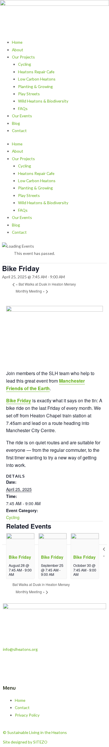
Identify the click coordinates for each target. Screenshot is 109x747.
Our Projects (23, 56)
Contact (19, 130)
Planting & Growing (35, 86)
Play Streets (29, 93)
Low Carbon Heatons (37, 78)
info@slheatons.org (20, 649)
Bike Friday (18, 400)
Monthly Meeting (30, 290)
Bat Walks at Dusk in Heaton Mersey (46, 284)
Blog (16, 123)
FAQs (23, 108)
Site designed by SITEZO (25, 741)
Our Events (22, 115)
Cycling (24, 64)
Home (17, 42)
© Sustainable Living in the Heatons (35, 732)
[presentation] (20, 541)
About (17, 49)
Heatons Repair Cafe (36, 71)
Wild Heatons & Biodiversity (43, 100)
